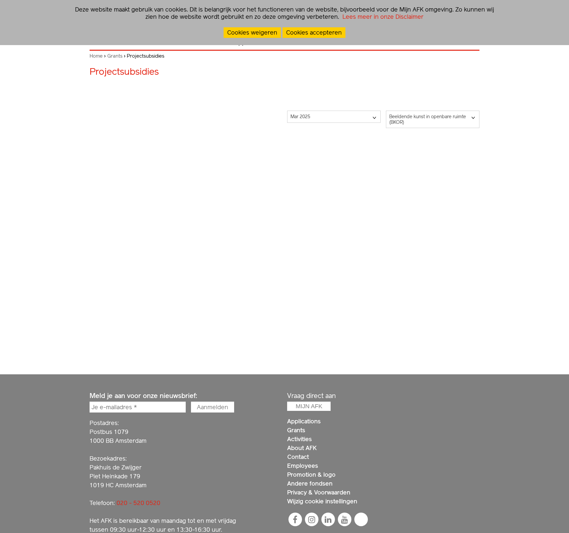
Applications (304, 421)
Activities (299, 439)
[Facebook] (295, 519)
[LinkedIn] (328, 519)
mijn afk (309, 406)
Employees (302, 465)
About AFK (302, 447)
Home (96, 56)
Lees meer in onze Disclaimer (382, 16)
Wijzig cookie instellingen (322, 501)
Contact (298, 456)
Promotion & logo (311, 474)
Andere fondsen (310, 483)
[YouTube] (344, 519)
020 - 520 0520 (138, 502)
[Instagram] (311, 519)
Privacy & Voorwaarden (318, 492)
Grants (114, 56)
